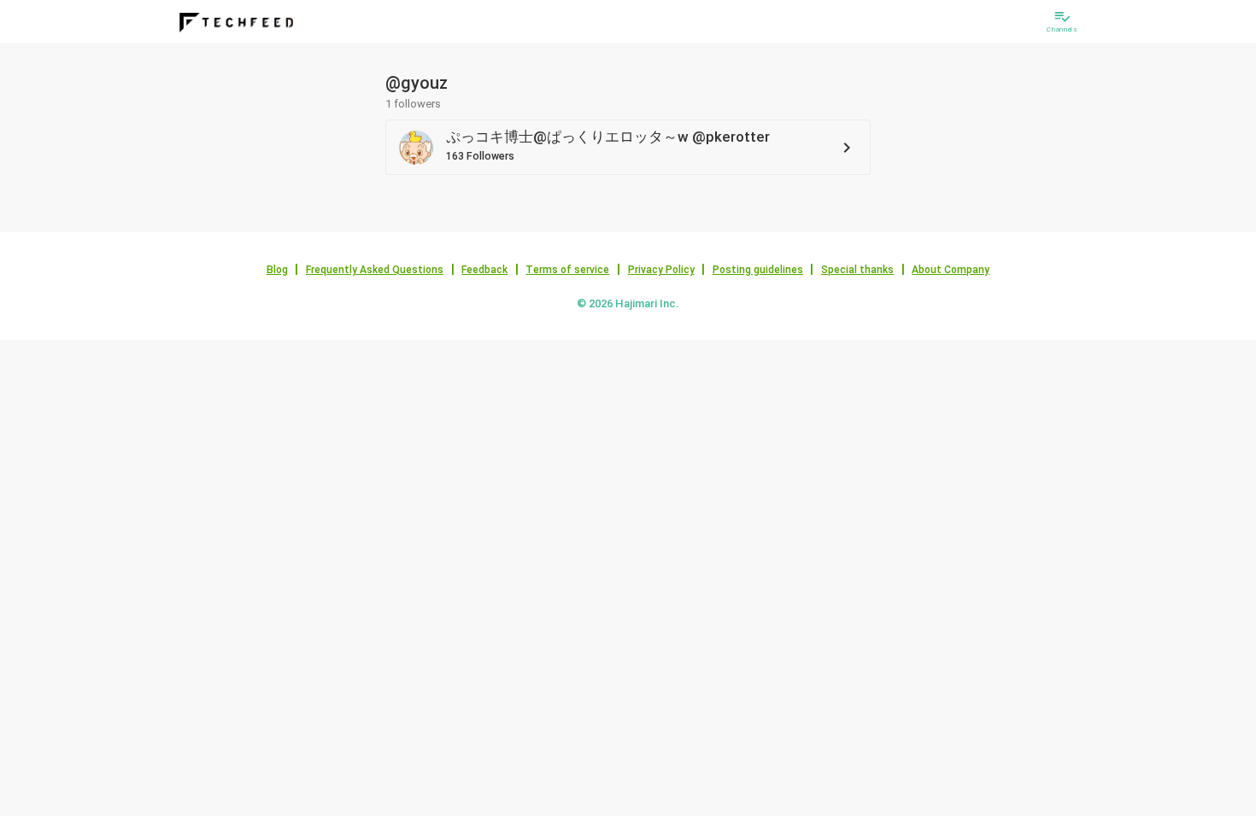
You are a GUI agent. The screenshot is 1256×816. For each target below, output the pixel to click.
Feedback (484, 270)
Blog (277, 270)
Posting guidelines (758, 270)
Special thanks (857, 270)
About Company (950, 270)
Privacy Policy (661, 270)
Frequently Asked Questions (374, 270)
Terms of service (567, 270)
